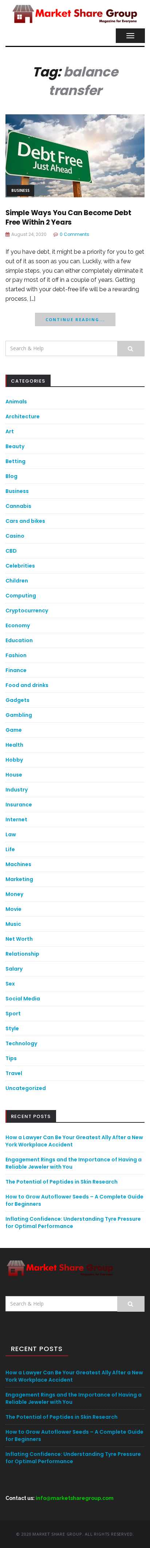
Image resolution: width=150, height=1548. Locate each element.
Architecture (22, 416)
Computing (20, 595)
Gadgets (17, 700)
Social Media (22, 998)
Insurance (18, 804)
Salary (14, 968)
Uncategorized (25, 1088)
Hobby (14, 759)
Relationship (22, 953)
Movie (13, 909)
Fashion (16, 655)
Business (20, 190)
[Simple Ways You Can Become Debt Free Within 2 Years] (75, 155)
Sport (13, 1013)
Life (10, 849)
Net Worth (19, 939)
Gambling (18, 715)
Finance (16, 670)
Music (13, 924)
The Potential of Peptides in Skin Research (61, 1181)
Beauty (14, 446)
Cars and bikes (25, 521)
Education (19, 640)
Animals (16, 401)
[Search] (131, 348)
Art (9, 431)
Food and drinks (26, 685)
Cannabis (18, 506)
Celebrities (20, 565)
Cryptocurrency (26, 610)
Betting (15, 461)
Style (12, 1028)
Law (10, 834)
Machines (18, 864)
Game (13, 730)
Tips (11, 1058)
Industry (16, 789)
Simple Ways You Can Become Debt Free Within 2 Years (68, 218)
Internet (16, 819)
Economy (17, 625)
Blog (11, 476)
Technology (21, 1043)
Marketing (19, 879)
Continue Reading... (75, 319)
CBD (11, 550)
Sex (10, 983)
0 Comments (74, 234)
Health (14, 745)
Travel (13, 1073)
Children (16, 580)
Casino (14, 536)
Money (14, 894)
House (13, 774)
